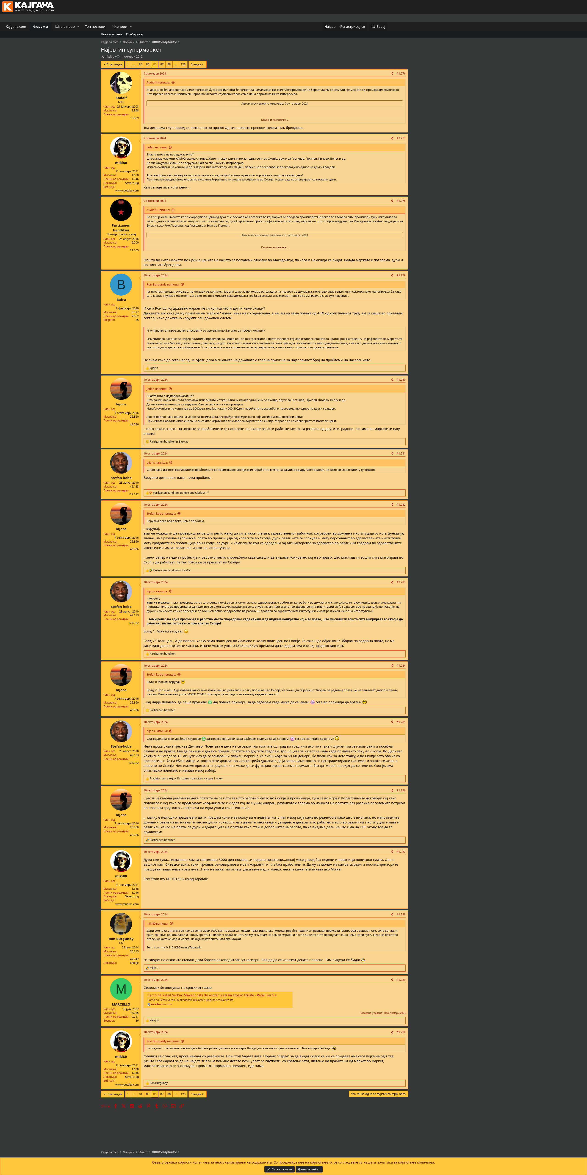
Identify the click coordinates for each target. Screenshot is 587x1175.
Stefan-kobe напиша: (161, 513)
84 (140, 64)
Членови (119, 26)
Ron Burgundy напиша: (163, 284)
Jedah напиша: (157, 147)
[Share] (392, 73)
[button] (78, 26)
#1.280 (401, 380)
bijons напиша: (157, 462)
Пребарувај (134, 34)
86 (154, 64)
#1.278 (401, 201)
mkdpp (109, 56)
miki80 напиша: (157, 923)
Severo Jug (132, 183)
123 (183, 64)
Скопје (134, 963)
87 (161, 64)
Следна (196, 64)
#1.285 (401, 722)
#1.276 (401, 73)
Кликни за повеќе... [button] (274, 120)
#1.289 (401, 980)
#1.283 (401, 582)
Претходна (114, 64)
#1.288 (401, 914)
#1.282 (401, 505)
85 (147, 64)
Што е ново (65, 26)
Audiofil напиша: (158, 82)
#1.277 (401, 138)
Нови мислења (111, 34)
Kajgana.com (16, 26)
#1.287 (401, 852)
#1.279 (401, 275)
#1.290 (401, 1032)
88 (169, 64)
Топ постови (95, 26)
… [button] (134, 64)
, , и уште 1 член (186, 778)
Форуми (40, 26)
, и (180, 493)
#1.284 (401, 666)
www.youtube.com (127, 190)
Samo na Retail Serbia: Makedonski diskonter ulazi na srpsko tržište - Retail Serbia (212, 995)
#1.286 (401, 790)
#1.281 (401, 453)
